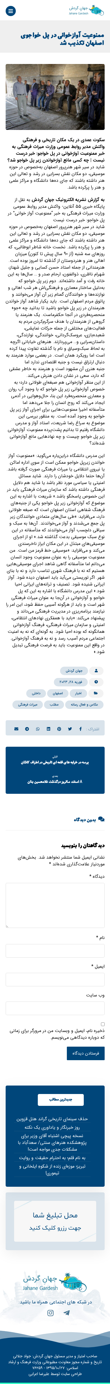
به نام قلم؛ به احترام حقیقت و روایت (52, 1158)
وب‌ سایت (95, 995)
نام (100, 937)
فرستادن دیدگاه (85, 1053)
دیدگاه (97, 876)
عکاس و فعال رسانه (84, 704)
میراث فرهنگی (27, 704)
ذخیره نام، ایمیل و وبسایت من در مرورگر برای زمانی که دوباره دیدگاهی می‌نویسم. (57, 1034)
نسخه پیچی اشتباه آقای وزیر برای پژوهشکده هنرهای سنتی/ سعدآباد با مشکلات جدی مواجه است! (52, 1143)
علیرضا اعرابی (38, 1374)
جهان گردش (74, 670)
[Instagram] (47, 1316)
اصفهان (58, 693)
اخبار (78, 693)
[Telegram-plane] (63, 1316)
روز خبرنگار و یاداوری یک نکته (52, 1127)
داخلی (36, 693)
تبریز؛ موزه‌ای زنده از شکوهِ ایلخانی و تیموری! (52, 1170)
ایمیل (98, 966)
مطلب (54, 704)
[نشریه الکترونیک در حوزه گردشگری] (87, 10)
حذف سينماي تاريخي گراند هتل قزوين (52, 1119)
